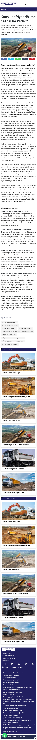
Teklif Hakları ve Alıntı (9, 658)
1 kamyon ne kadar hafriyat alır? (11, 331)
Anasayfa (4, 9)
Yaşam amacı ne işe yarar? (11, 680)
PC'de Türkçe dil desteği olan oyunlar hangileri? (17, 720)
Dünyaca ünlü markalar (9, 677)
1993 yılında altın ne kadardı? (11, 689)
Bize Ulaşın (6, 660)
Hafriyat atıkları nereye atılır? (10, 344)
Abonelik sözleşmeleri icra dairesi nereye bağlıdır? (18, 699)
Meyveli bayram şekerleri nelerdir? (13, 692)
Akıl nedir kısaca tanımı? (10, 731)
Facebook (4, 59)
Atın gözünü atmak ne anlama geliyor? (14, 673)
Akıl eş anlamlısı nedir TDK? (11, 675)
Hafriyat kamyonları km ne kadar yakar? (13, 341)
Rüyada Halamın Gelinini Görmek (12, 710)
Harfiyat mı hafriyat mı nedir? (10, 325)
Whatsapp (18, 59)
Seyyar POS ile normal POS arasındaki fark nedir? (17, 687)
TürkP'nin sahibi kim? (9, 694)
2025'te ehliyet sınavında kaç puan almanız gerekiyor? (19, 725)
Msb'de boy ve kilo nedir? (10, 722)
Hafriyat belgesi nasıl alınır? (9, 322)
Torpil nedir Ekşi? (8, 685)
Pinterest (32, 59)
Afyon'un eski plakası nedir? (11, 708)
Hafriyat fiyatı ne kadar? (25, 328)
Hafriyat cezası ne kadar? (9, 328)
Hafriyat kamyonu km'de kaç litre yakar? (13, 338)
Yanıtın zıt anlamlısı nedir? (11, 715)
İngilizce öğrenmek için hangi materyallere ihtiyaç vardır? (17, 728)
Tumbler (25, 59)
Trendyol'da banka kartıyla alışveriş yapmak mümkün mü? (18, 702)
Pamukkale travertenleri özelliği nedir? (14, 705)
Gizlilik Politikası (7, 653)
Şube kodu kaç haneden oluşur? (12, 717)
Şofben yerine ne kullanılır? (11, 682)
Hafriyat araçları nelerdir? (9, 334)
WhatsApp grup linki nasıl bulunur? (13, 697)
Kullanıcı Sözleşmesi (8, 655)
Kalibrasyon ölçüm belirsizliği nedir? (13, 713)
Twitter (11, 59)
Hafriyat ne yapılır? (27, 331)
